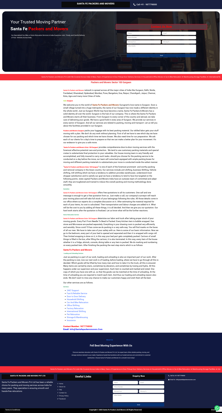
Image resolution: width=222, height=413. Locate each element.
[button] (217, 408)
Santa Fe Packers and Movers (73, 90)
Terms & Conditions (12, 410)
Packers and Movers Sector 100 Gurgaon (111, 82)
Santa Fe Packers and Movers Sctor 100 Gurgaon (80, 193)
